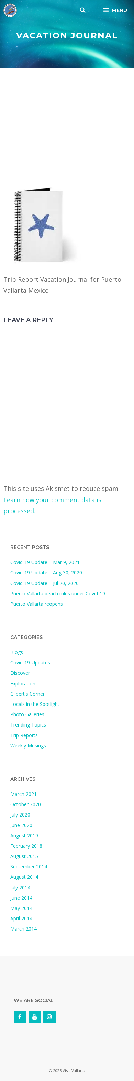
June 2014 (21, 897)
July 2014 (20, 887)
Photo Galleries (27, 714)
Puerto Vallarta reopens (36, 603)
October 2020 (25, 804)
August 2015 (24, 856)
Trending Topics (28, 724)
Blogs (16, 652)
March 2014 (23, 928)
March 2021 (23, 794)
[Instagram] (49, 1017)
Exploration (22, 683)
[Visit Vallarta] (10, 10)
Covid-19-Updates (30, 662)
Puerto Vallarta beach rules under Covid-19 (57, 593)
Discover (20, 672)
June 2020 (21, 825)
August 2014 (24, 877)
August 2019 (24, 835)
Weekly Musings (28, 745)
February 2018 (26, 846)
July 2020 (20, 814)
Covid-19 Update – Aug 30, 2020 (46, 572)
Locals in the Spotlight (34, 704)
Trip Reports (24, 735)
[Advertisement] (67, 129)
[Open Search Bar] (82, 10)
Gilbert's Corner (27, 693)
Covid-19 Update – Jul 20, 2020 (44, 583)
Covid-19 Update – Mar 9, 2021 (45, 562)
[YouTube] (35, 1017)
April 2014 (21, 918)
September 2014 (28, 866)
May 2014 (21, 908)
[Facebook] (20, 1017)
